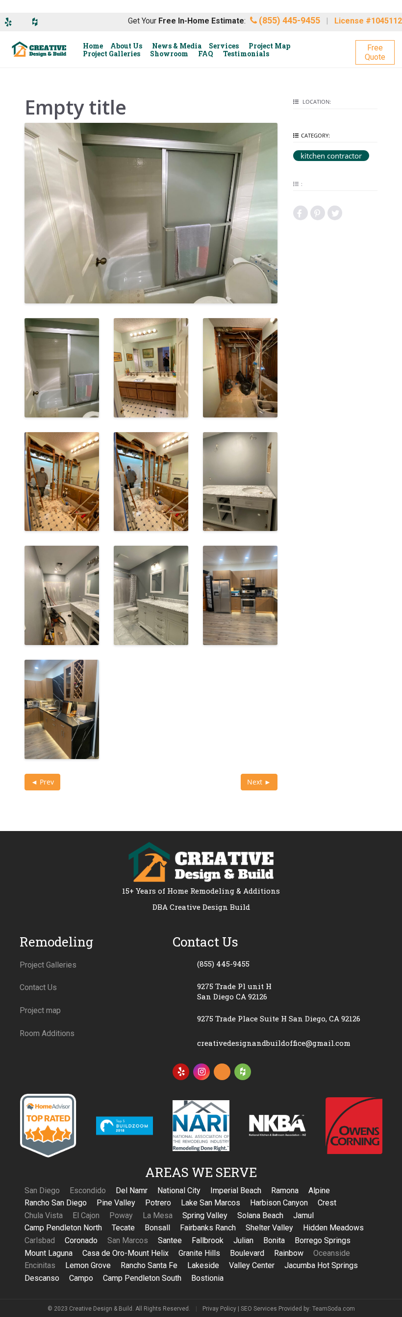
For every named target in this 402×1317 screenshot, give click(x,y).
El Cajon (86, 1215)
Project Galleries (48, 965)
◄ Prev (42, 781)
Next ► (259, 781)
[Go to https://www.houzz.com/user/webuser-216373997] (242, 1071)
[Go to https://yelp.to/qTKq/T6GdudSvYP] (181, 1071)
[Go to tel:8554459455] (277, 964)
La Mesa (158, 1215)
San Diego (42, 1190)
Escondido (88, 1190)
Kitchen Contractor (331, 156)
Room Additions (47, 1033)
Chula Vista (44, 1215)
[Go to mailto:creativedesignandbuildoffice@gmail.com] (277, 1043)
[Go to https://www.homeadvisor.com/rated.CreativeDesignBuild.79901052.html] (222, 1073)
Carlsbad (40, 1240)
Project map (40, 1010)
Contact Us (38, 987)
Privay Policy (219, 1308)
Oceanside (331, 1253)
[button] (375, 52)
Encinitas (40, 1265)
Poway (121, 1215)
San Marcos (127, 1240)
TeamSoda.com (333, 1308)
